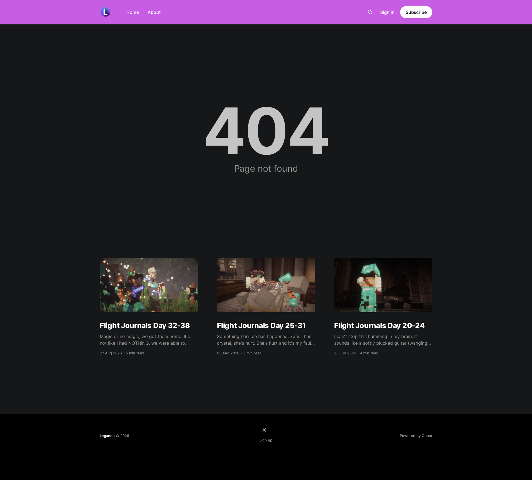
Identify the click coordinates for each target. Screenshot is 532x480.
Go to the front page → (266, 179)
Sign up (265, 440)
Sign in (387, 12)
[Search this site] (370, 12)
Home (132, 12)
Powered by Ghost (416, 435)
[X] (264, 430)
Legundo (107, 435)
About (154, 12)
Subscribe (416, 12)
